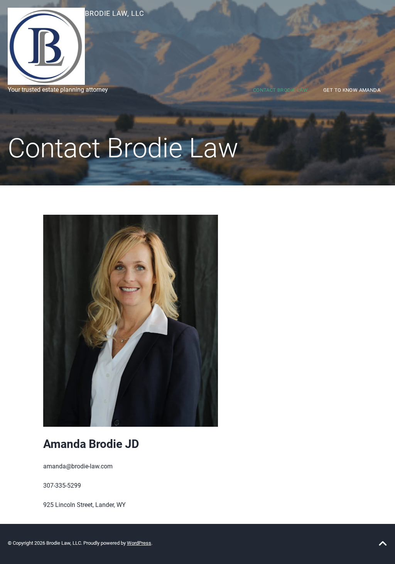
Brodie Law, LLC (114, 13)
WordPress (139, 543)
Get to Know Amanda (351, 90)
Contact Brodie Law (280, 90)
